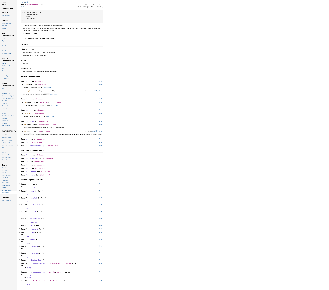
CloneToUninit (35, 205)
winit (22, 2)
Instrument (33, 229)
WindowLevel (40, 81)
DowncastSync (34, 219)
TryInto (34, 253)
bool (55, 124)
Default (29, 110)
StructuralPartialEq (35, 146)
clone (26, 84)
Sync (27, 165)
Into (33, 232)
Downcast (32, 212)
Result (58, 102)
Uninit (52, 272)
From (30, 226)
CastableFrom (39, 263)
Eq (27, 142)
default (27, 113)
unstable (95, 91)
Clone (28, 81)
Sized (35, 188)
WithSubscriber (35, 260)
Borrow (31, 191)
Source (23, 7)
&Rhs (40, 131)
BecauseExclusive (51, 281)
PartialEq (30, 121)
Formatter (44, 102)
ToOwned (32, 239)
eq (25, 124)
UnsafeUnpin (31, 172)
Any (30, 184)
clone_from (28, 91)
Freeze (28, 155)
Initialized (54, 263)
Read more (47, 87)
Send (27, 162)
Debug (28, 99)
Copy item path (41, 4)
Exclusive (37, 281)
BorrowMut (33, 198)
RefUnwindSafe (32, 158)
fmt (25, 102)
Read (30, 281)
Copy (27, 139)
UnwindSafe (30, 175)
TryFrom (34, 246)
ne (25, 131)
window (27, 2)
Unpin (28, 168)
